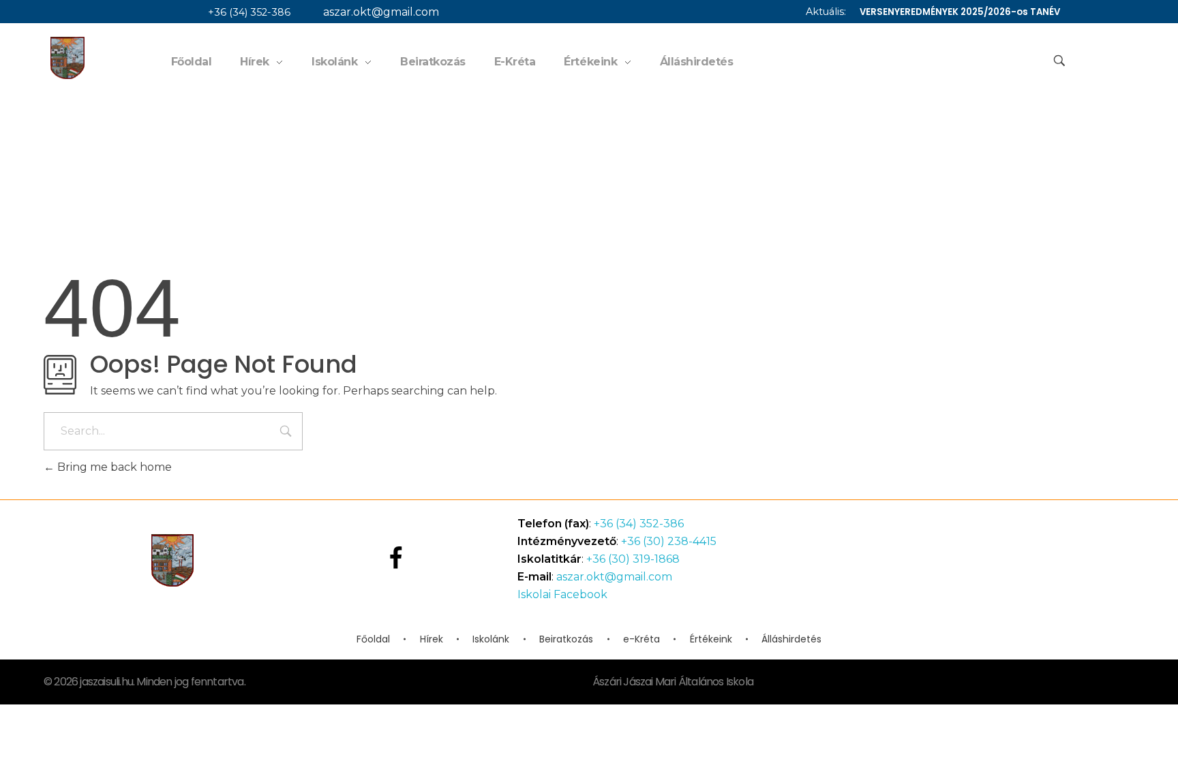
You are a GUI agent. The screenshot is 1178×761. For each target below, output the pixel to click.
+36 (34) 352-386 (249, 12)
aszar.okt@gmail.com (381, 11)
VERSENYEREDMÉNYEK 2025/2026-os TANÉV (960, 11)
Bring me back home (113, 467)
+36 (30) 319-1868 (633, 559)
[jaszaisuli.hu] (67, 58)
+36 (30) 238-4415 (668, 541)
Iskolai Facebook (562, 594)
